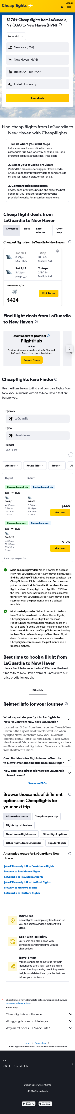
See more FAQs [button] (37, 783)
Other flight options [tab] (55, 834)
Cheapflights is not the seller (24, 1014)
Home (27, 1043)
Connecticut (41, 1043)
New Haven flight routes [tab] (21, 834)
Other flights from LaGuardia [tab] (23, 842)
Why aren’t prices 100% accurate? (28, 1028)
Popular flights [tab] (57, 842)
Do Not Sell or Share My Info (37, 1085)
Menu (69, 3)
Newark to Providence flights (22, 871)
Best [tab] (27, 228)
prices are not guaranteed (18, 1003)
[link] (32, 360)
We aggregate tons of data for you (27, 1021)
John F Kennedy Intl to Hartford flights (27, 882)
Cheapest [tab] (12, 228)
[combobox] (16, 36)
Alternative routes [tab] (17, 816)
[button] (60, 25)
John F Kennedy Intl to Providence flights (29, 866)
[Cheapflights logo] (14, 6)
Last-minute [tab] (40, 230)
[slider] (70, 454)
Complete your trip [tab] (46, 816)
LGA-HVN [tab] (37, 690)
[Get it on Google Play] (29, 1104)
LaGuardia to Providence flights (23, 876)
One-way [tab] (60, 230)
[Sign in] (61, 7)
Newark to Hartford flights (20, 887)
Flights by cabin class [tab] (19, 825)
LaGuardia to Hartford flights (22, 892)
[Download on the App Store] (45, 1104)
